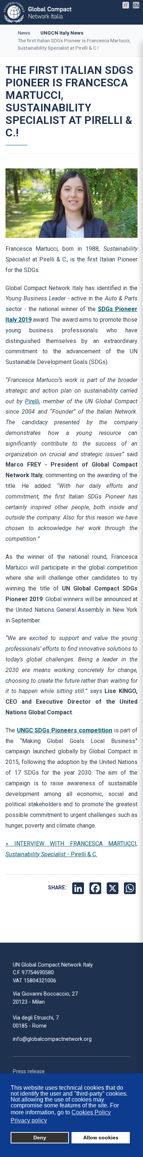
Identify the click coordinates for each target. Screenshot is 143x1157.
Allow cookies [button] (100, 1137)
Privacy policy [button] (29, 1120)
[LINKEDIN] (79, 888)
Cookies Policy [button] (91, 1112)
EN (136, 5)
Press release (29, 1071)
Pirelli (32, 401)
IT (126, 5)
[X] (113, 888)
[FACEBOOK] (96, 888)
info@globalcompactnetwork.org (52, 1039)
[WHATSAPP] (131, 888)
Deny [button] (39, 1137)
